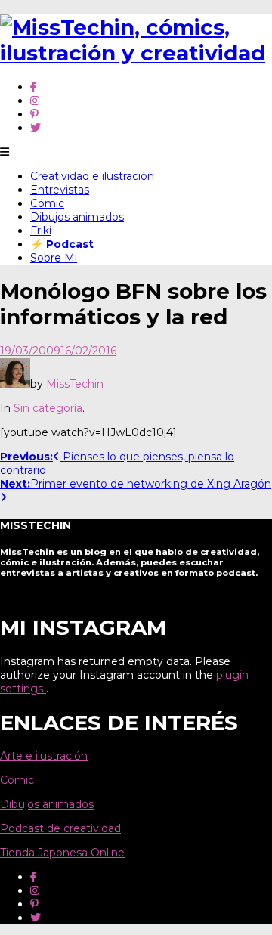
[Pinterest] (34, 114)
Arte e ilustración (44, 756)
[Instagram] (34, 100)
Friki (40, 230)
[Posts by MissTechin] (15, 384)
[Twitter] (35, 128)
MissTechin (75, 384)
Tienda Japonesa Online (62, 852)
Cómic (47, 203)
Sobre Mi (53, 258)
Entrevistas (59, 190)
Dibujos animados (77, 217)
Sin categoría (48, 408)
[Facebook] (33, 87)
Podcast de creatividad (60, 828)
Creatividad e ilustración (92, 176)
